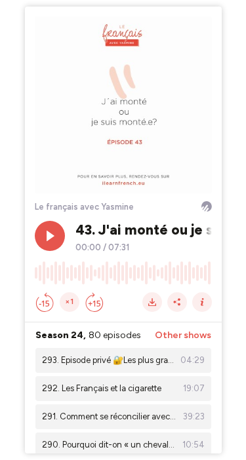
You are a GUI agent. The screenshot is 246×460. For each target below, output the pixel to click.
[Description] (202, 302)
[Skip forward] (94, 302)
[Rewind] (44, 302)
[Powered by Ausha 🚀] (206, 206)
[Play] (50, 236)
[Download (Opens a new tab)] (152, 302)
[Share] (177, 302)
